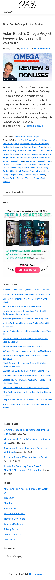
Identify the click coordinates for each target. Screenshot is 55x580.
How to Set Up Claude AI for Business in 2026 (23, 346)
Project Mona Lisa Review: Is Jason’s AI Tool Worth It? (27, 399)
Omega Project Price (39, 171)
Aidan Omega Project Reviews (37, 160)
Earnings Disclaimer (14, 523)
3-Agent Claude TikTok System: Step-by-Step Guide (26, 289)
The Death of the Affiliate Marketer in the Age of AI (26, 387)
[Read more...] (35, 125)
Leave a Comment (42, 48)
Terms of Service (12, 534)
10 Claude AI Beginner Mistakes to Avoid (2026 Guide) (27, 375)
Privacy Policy (11, 529)
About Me (9, 503)
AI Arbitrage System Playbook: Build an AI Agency (25, 318)
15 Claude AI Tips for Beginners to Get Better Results (27, 350)
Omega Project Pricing (13, 174)
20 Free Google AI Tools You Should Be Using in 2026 (26, 294)
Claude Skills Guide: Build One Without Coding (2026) (26, 370)
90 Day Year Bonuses (14, 513)
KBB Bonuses (10, 508)
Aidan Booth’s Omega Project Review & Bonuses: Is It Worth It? (27, 38)
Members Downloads (14, 518)
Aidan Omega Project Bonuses (30, 157)
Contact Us (9, 539)
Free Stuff (9, 497)
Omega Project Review (35, 174)
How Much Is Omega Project (15, 164)
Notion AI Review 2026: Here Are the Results (23, 306)
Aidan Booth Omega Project (27, 136)
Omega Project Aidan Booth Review (26, 167)
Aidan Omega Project (28, 154)
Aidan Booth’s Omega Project (31, 147)
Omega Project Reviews (13, 178)
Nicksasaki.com (37, 574)
